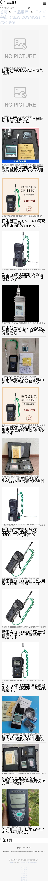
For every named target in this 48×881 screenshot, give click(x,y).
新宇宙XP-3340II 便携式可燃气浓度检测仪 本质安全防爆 (23, 425)
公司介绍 (24, 869)
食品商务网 (33, 862)
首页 (4, 12)
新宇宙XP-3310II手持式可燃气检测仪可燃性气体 (20, 578)
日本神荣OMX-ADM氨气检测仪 (14, 68)
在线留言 (24, 880)
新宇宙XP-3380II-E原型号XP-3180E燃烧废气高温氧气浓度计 (23, 682)
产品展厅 (20, 12)
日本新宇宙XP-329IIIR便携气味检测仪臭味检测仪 (21, 734)
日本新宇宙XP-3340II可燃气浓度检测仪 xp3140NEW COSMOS (22, 217)
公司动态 (24, 871)
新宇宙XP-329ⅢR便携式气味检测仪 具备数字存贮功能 (22, 165)
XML (11, 862)
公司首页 (24, 867)
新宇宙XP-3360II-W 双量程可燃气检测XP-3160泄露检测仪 (23, 271)
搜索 (29, 8)
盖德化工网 (25, 862)
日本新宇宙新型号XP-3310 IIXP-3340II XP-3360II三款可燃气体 (23, 526)
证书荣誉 (24, 876)
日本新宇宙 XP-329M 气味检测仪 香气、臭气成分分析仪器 (23, 324)
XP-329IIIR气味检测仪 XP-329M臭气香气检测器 (20, 476)
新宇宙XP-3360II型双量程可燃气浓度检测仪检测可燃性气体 (24, 628)
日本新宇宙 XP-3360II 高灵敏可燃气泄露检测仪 (20, 377)
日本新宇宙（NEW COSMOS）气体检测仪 (23, 17)
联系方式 (24, 878)
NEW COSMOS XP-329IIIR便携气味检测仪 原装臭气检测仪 (24, 774)
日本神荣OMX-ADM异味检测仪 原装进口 (17, 116)
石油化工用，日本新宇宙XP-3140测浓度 (17, 827)
